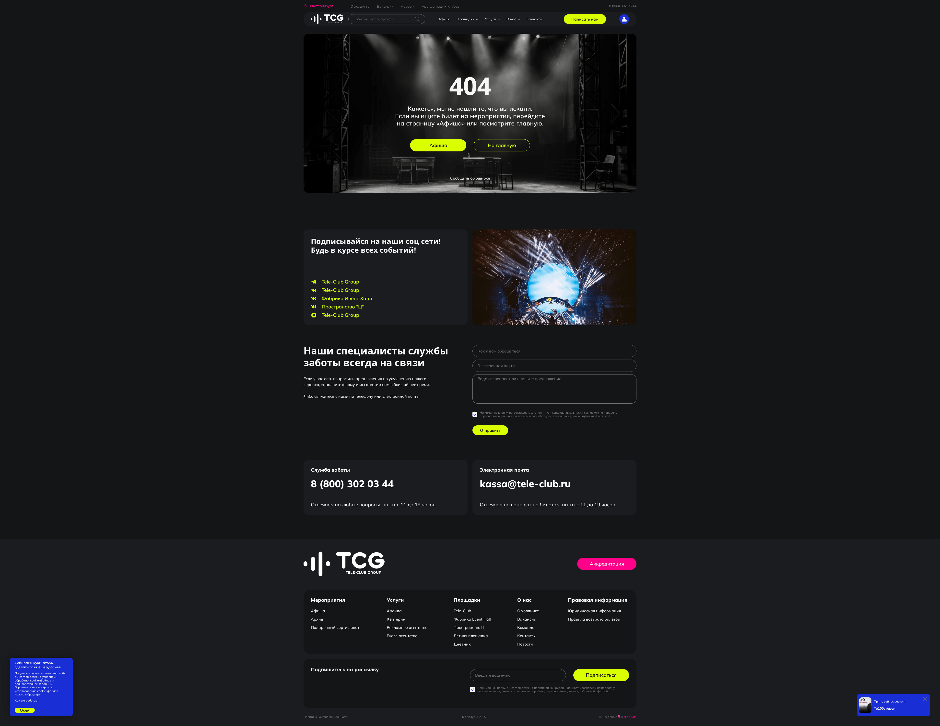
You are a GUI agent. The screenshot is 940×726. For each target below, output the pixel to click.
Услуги (490, 19)
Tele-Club (462, 610)
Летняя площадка (471, 635)
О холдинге (360, 6)
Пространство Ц (469, 627)
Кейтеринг (397, 619)
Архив (317, 619)
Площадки (465, 19)
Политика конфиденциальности (326, 717)
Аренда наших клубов (440, 6)
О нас (511, 19)
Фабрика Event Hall (472, 619)
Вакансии (385, 6)
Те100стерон (884, 708)
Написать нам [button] (585, 19)
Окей (25, 710)
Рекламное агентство (407, 627)
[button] (318, 6)
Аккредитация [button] (607, 564)
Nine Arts (630, 717)
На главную (502, 145)
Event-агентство (402, 635)
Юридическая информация (594, 610)
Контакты (534, 19)
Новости (407, 6)
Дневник (462, 644)
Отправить (490, 430)
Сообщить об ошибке (470, 178)
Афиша (444, 19)
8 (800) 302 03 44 (622, 6)
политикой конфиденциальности (560, 412)
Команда (526, 627)
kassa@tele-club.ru (525, 483)
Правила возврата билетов (594, 619)
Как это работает (26, 700)
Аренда (394, 610)
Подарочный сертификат (335, 627)
